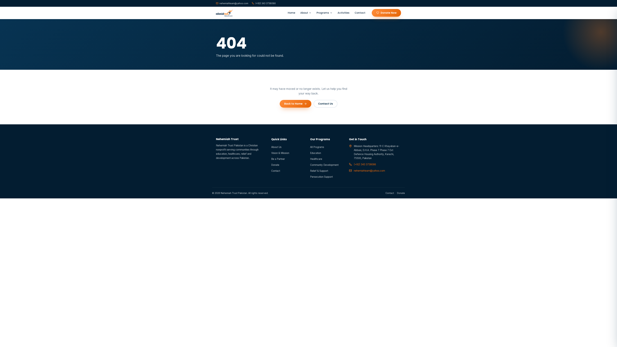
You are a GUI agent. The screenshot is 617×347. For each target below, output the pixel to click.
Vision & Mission (280, 153)
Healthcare (316, 158)
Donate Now (389, 12)
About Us (276, 147)
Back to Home (293, 103)
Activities (343, 12)
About (304, 12)
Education (315, 153)
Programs (323, 12)
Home (291, 12)
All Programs (317, 147)
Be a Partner (278, 158)
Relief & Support (319, 170)
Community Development (324, 164)
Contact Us (325, 103)
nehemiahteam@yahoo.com (233, 3)
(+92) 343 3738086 (265, 3)
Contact (360, 12)
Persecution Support (321, 176)
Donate (275, 164)
